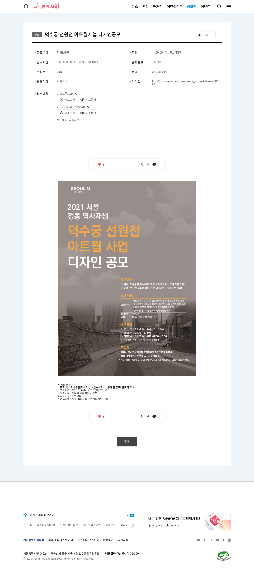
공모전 (191, 6)
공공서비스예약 (85, 525)
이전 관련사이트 (24, 524)
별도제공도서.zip (66, 120)
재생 (132, 515)
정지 (128, 515)
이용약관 (108, 540)
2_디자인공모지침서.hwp (71, 106)
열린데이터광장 (39, 525)
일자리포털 (120, 525)
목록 (127, 441)
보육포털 (104, 525)
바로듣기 (91, 99)
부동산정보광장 (62, 525)
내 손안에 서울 (46, 5)
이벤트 (205, 6)
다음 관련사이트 (132, 524)
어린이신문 (174, 6)
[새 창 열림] (223, 551)
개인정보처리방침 (33, 540)
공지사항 (123, 540)
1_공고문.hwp (65, 93)
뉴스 (135, 6)
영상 (145, 6)
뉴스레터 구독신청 (88, 540)
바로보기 (70, 99)
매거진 (157, 6)
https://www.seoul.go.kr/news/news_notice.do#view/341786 (185, 82)
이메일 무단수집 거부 (60, 540)
